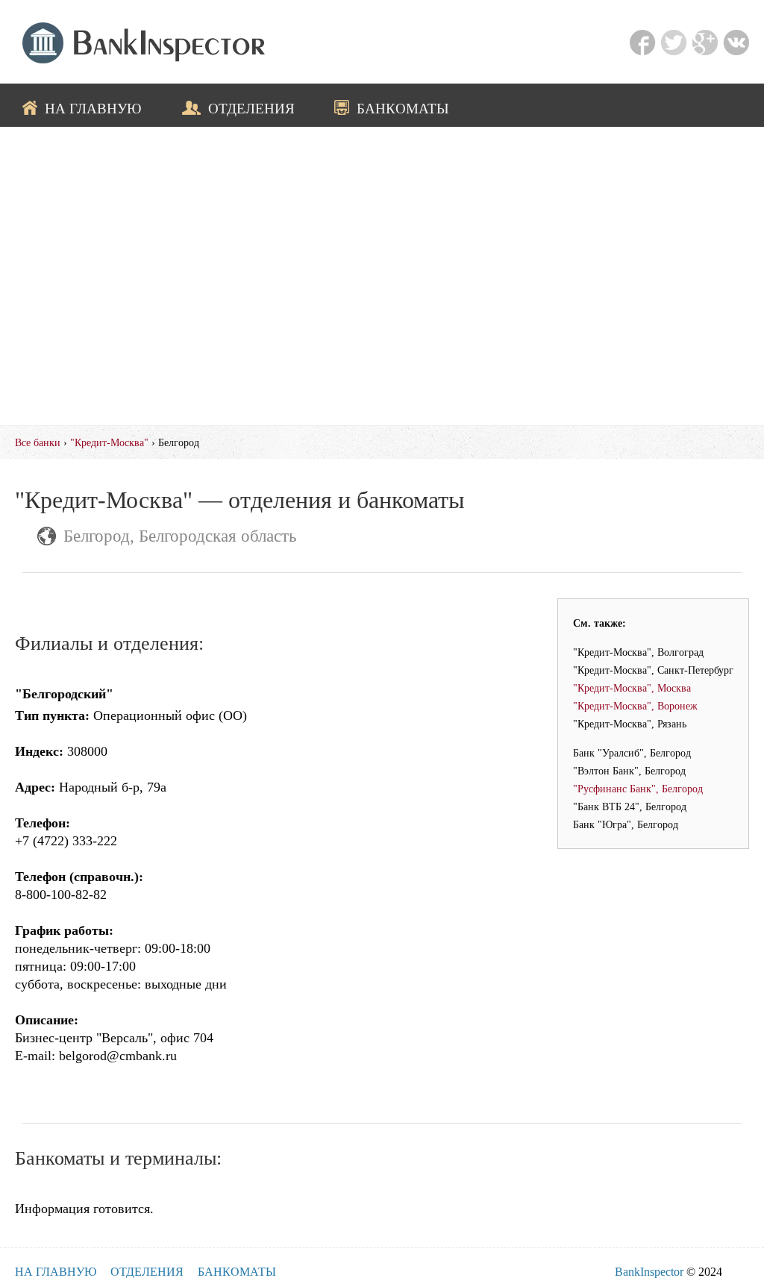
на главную (93, 108)
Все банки (37, 442)
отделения (251, 108)
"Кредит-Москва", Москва (632, 688)
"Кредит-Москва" (109, 442)
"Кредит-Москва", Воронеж (635, 706)
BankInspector (649, 1271)
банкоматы (403, 108)
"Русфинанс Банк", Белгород (638, 789)
